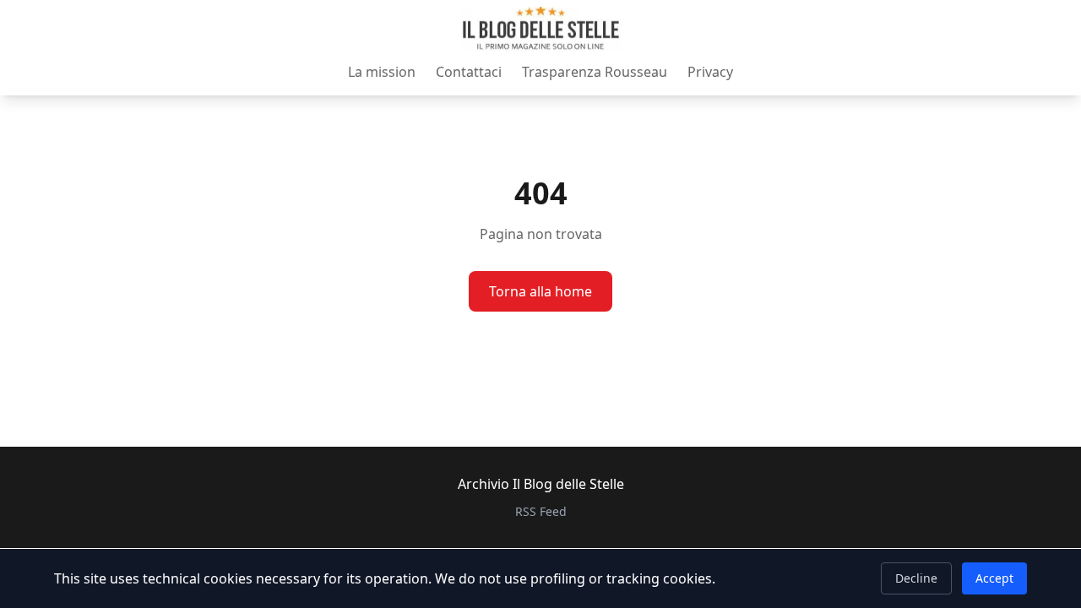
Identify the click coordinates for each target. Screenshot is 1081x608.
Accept (994, 578)
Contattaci (469, 71)
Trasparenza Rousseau (594, 71)
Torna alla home (540, 291)
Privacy (710, 71)
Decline (916, 578)
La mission (382, 71)
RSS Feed (541, 511)
